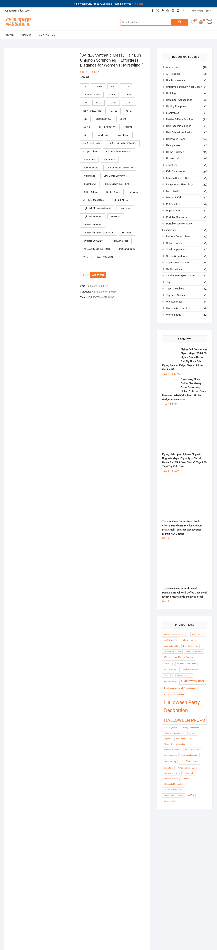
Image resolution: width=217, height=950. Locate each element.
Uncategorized (174, 301)
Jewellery (171, 165)
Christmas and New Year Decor (184, 86)
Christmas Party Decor (178, 657)
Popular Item (173, 210)
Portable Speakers (176, 217)
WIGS (111, 301)
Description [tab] (16, 312)
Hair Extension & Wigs (104, 295)
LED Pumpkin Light (184, 739)
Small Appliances (176, 249)
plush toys (168, 768)
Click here (137, 3)
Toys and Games (175, 295)
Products (25, 34)
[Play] (14, 389)
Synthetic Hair (174, 269)
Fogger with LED (184, 675)
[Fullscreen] (113, 389)
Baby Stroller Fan (190, 646)
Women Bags (173, 314)
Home (10, 34)
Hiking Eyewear (170, 728)
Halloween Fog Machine (174, 695)
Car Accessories (175, 80)
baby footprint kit (171, 646)
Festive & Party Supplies (179, 119)
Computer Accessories (179, 99)
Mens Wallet (173, 191)
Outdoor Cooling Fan (192, 750)
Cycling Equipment (176, 106)
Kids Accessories (176, 171)
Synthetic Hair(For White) (180, 275)
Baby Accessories (189, 640)
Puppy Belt (188, 773)
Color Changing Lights (186, 664)
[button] (69, 58)
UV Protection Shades (173, 790)
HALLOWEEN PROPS (184, 720)
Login (208, 11)
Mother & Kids (174, 197)
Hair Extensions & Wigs (179, 132)
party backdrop (170, 755)
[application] (63, 362)
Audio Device (197, 634)
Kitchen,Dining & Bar (177, 178)
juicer (192, 733)
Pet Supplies (173, 204)
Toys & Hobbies (175, 288)
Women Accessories (178, 308)
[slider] (61, 390)
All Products (173, 73)
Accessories (173, 67)
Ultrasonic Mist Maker (173, 784)
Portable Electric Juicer (187, 768)
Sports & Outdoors (176, 256)
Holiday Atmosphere (190, 728)
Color (85, 81)
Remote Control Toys (178, 236)
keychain (168, 739)
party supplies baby (189, 755)
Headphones (173, 145)
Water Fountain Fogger (173, 795)
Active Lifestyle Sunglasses (176, 634)
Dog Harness (171, 669)
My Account (197, 11)
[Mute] (108, 389)
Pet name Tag (170, 762)
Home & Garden (175, 152)
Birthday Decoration (172, 651)
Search (179, 22)
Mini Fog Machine (171, 750)
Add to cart (98, 279)
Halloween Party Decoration (182, 706)
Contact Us (47, 34)
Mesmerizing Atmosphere (175, 744)
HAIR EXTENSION (97, 301)
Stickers (186, 779)
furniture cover (170, 682)
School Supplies (175, 243)
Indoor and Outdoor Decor (175, 733)
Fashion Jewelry (191, 669)
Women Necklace (171, 801)
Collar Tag (168, 664)
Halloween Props (175, 139)
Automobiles (170, 640)
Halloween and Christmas (180, 688)
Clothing (171, 93)
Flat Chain (168, 675)
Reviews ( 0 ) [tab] (35, 312)
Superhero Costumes (178, 262)
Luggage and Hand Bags (179, 184)
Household (172, 158)
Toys (169, 282)
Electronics (172, 112)
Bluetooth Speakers (193, 651)
